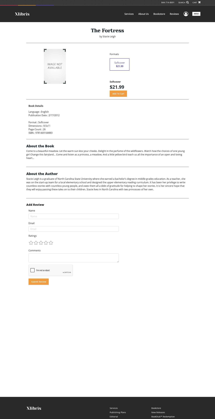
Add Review (35, 204)
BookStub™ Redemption (163, 416)
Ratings (33, 235)
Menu (196, 14)
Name (32, 210)
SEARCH (182, 2)
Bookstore (159, 14)
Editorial (114, 416)
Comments (35, 250)
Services (129, 14)
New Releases (158, 412)
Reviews (174, 14)
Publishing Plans (118, 412)
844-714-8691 (167, 2)
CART (194, 2)
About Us (143, 14)
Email (32, 223)
